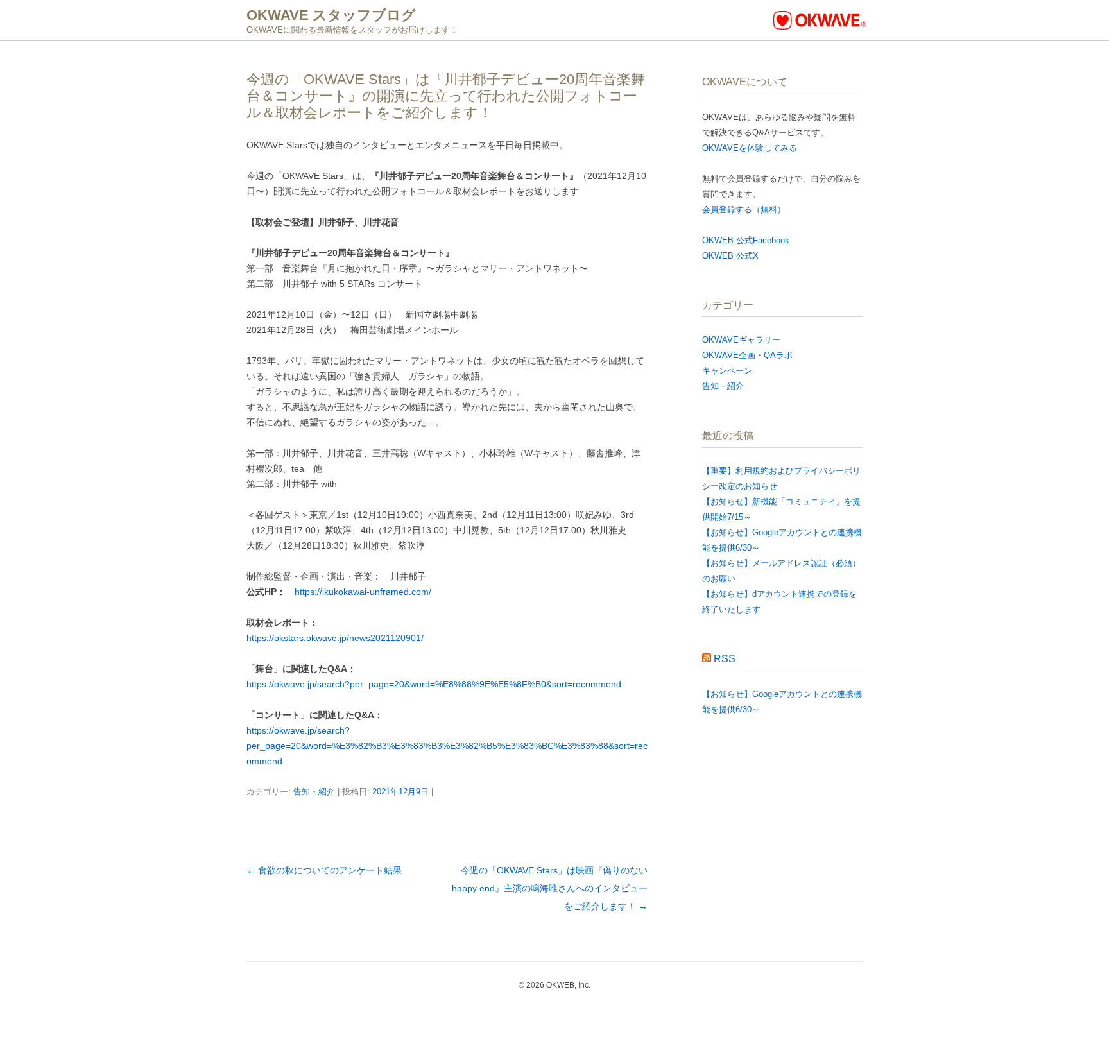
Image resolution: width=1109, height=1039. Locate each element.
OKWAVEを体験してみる (749, 148)
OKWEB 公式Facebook (745, 240)
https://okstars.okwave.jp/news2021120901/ (335, 638)
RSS (724, 658)
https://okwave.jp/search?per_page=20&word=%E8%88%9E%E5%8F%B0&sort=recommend (433, 684)
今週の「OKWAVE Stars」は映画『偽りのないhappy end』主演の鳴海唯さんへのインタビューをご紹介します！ (550, 888)
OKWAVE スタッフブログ (331, 15)
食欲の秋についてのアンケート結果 (324, 870)
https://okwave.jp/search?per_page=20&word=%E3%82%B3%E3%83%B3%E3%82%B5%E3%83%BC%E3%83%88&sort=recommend (447, 745)
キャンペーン (727, 370)
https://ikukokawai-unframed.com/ (363, 592)
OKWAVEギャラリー (741, 340)
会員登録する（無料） (744, 209)
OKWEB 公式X (730, 256)
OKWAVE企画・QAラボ (747, 355)
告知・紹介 (314, 791)
